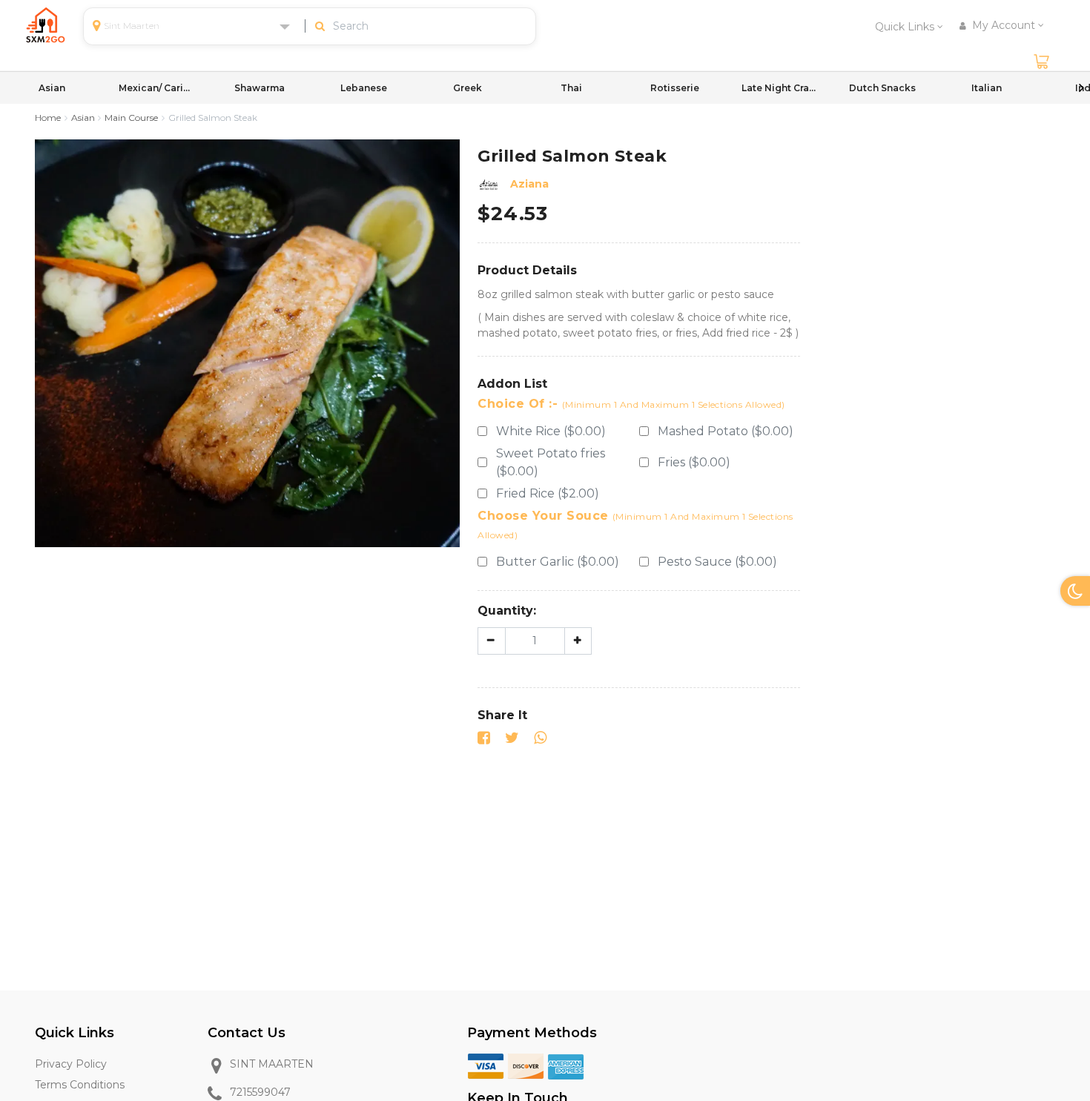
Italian (986, 87)
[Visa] (485, 1065)
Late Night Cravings (778, 87)
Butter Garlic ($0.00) (557, 562)
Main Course (131, 117)
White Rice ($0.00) (551, 431)
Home (48, 117)
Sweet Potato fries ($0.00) (550, 462)
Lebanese (363, 87)
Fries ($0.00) (694, 462)
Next (1081, 87)
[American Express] (565, 1065)
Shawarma (259, 87)
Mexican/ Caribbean (156, 87)
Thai (571, 87)
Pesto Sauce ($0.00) (717, 562)
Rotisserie (674, 87)
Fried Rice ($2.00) (547, 493)
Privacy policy (71, 1064)
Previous (8, 87)
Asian (52, 87)
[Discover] (525, 1065)
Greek (467, 87)
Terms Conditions (80, 1084)
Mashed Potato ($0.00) (725, 431)
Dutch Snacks (882, 87)
